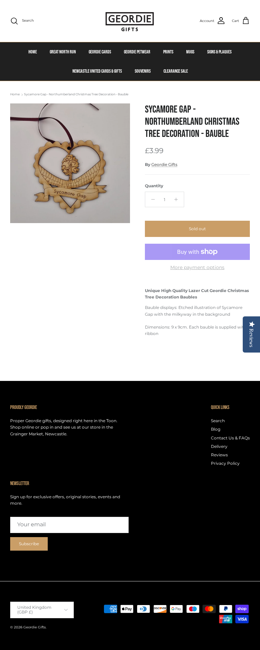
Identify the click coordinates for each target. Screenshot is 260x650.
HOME (32, 52)
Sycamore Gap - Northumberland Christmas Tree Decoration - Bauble (76, 94)
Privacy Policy (225, 463)
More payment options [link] (197, 267)
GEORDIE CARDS (100, 52)
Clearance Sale (176, 71)
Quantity (154, 185)
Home (15, 94)
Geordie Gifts (164, 164)
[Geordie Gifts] (130, 21)
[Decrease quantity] (151, 199)
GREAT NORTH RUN (63, 52)
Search (218, 420)
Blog (215, 429)
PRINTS (168, 52)
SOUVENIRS (143, 71)
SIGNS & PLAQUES (219, 52)
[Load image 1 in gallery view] (70, 163)
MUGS (190, 52)
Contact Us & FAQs (230, 437)
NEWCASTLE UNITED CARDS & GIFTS (97, 71)
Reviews (219, 454)
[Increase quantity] (178, 199)
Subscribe (29, 543)
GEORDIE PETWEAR (137, 52)
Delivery (219, 446)
